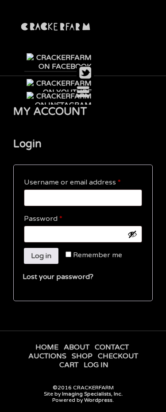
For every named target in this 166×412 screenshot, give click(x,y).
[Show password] (132, 234)
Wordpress (98, 400)
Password (58, 218)
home (46, 347)
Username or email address (83, 182)
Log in (41, 255)
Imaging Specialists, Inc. (92, 394)
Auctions (47, 356)
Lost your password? (58, 276)
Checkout (118, 356)
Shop (82, 356)
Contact (112, 347)
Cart (68, 365)
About (76, 347)
